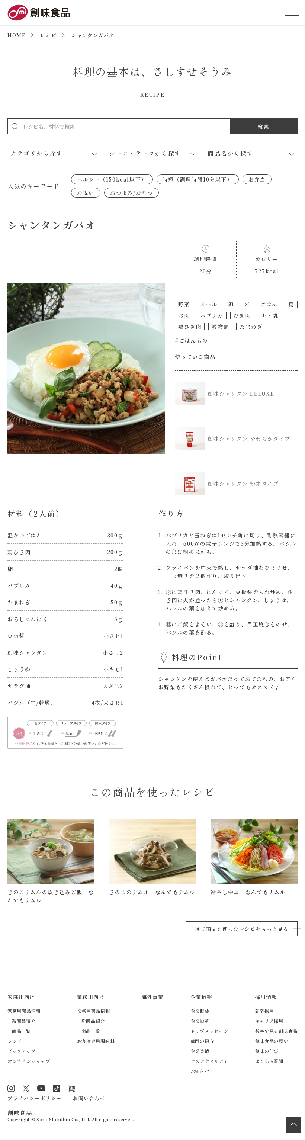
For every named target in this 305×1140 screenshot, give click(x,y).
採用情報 (266, 997)
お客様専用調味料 (96, 1041)
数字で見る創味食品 (276, 1031)
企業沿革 (199, 1021)
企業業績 (199, 1051)
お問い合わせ (89, 1098)
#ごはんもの (191, 340)
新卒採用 (264, 1011)
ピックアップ (21, 1051)
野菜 (184, 304)
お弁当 (257, 179)
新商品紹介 (24, 1021)
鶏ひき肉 (189, 326)
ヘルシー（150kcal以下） (112, 179)
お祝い (85, 192)
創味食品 (38, 12)
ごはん (269, 304)
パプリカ (211, 315)
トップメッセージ (209, 1031)
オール (209, 304)
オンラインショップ (28, 1061)
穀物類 (220, 326)
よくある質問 (269, 1061)
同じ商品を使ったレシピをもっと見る (242, 928)
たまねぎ (251, 326)
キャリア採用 (269, 1021)
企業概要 (199, 1011)
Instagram (11, 1088)
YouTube (41, 1088)
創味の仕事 (267, 1051)
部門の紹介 (202, 1041)
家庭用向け (21, 997)
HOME (16, 35)
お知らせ (199, 1071)
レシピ (48, 35)
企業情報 (201, 997)
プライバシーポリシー (34, 1098)
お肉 (184, 315)
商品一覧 (21, 1031)
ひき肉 (242, 315)
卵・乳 (270, 315)
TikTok (56, 1088)
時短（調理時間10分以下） (198, 179)
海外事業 (152, 997)
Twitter (26, 1088)
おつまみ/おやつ (131, 192)
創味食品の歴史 (271, 1041)
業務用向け (91, 997)
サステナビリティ (209, 1061)
